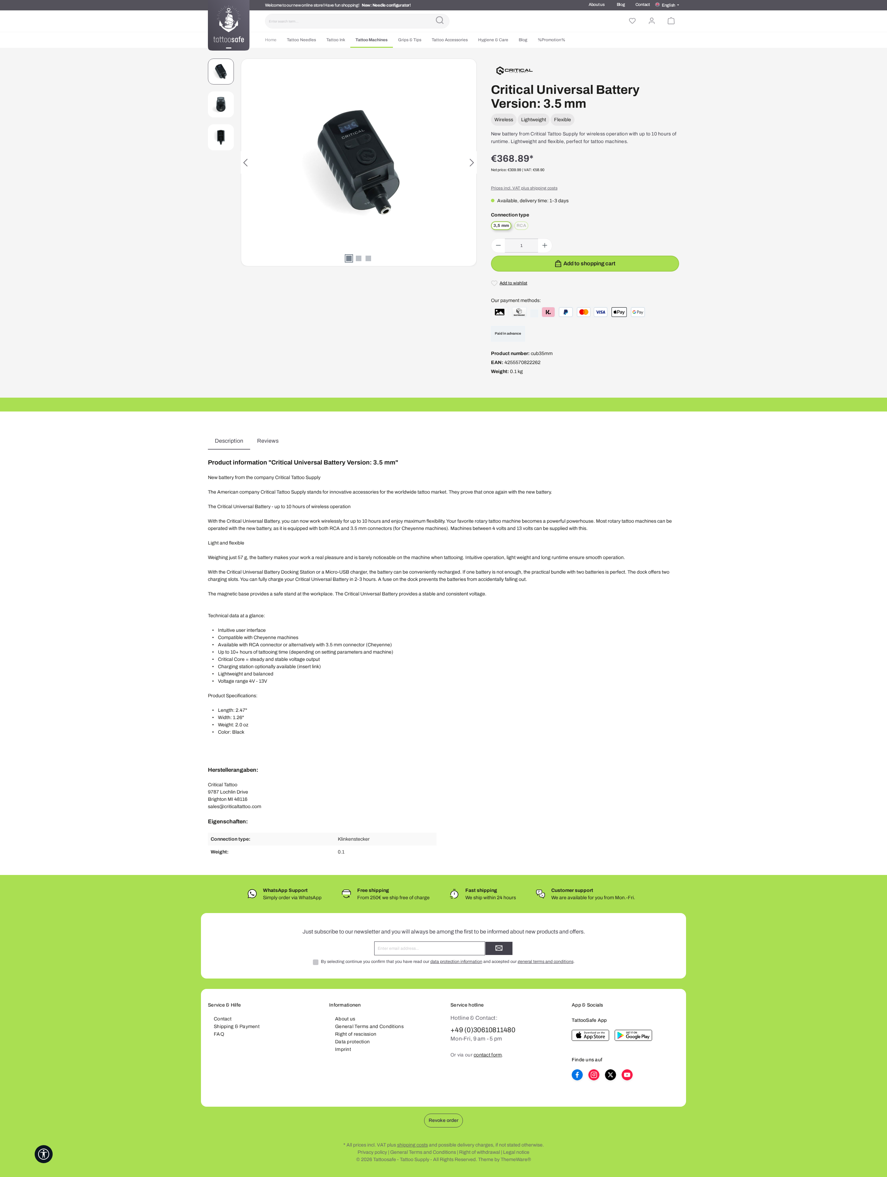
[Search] (439, 21)
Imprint (343, 1049)
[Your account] (652, 21)
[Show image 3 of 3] (368, 258)
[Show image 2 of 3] (358, 258)
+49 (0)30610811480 (482, 1029)
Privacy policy (372, 1152)
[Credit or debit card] (592, 312)
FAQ (219, 1034)
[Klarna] (548, 312)
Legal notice (516, 1152)
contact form (488, 1054)
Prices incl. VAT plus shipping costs (524, 188)
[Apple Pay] (619, 312)
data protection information (456, 961)
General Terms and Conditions (369, 1026)
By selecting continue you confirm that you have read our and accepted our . (447, 961)
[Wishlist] (632, 21)
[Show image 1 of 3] (349, 258)
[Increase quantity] (545, 246)
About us (597, 4)
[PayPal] (566, 312)
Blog (621, 4)
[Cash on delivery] (519, 312)
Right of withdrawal (479, 1152)
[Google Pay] (638, 312)
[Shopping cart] (671, 21)
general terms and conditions (545, 961)
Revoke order (443, 1120)
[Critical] (514, 70)
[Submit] (499, 948)
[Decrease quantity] (498, 246)
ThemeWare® (516, 1159)
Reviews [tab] (268, 441)
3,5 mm (501, 225)
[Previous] (246, 162)
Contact (642, 4)
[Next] (471, 162)
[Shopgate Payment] (499, 312)
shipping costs (412, 1145)
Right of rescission (355, 1034)
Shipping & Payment (237, 1026)
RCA (522, 226)
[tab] (229, 441)
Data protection (352, 1041)
